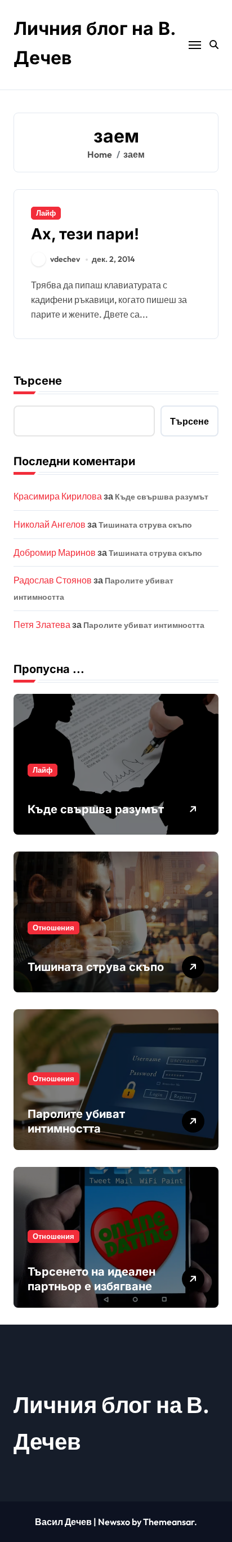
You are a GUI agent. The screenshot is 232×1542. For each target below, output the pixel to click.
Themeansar (168, 1521)
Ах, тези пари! (85, 234)
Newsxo (114, 1521)
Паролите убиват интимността (143, 625)
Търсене (38, 380)
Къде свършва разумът (161, 497)
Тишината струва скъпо (145, 525)
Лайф (46, 212)
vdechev (65, 259)
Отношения (53, 927)
